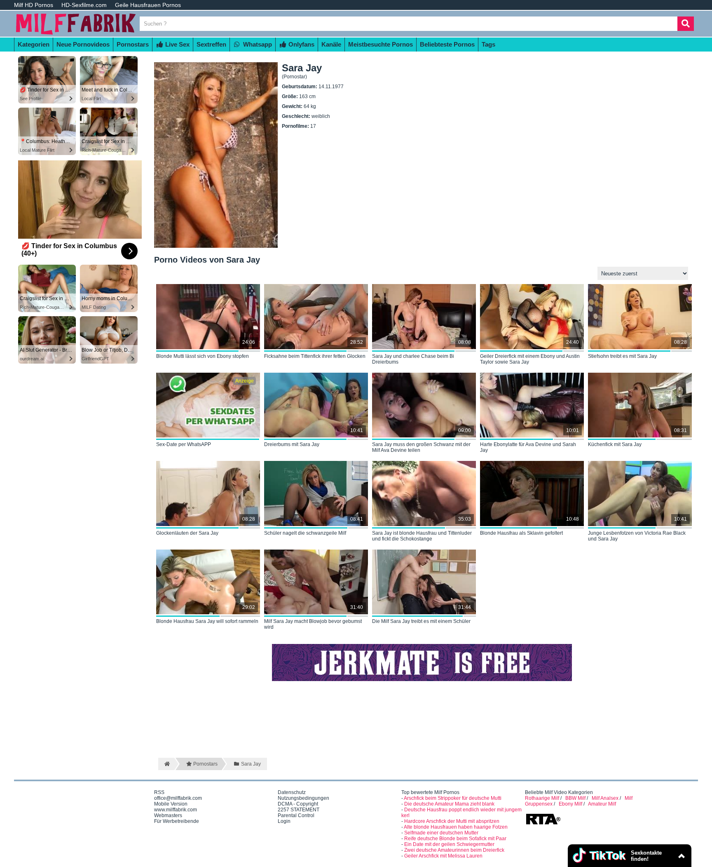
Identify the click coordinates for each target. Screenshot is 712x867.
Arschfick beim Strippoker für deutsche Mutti (452, 798)
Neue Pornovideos (83, 44)
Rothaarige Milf (542, 798)
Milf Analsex (605, 798)
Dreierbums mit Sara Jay (291, 444)
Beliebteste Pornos (447, 44)
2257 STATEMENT (298, 810)
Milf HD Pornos (33, 5)
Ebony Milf (570, 804)
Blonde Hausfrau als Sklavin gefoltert (521, 533)
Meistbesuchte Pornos (380, 44)
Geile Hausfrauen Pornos (148, 5)
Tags (488, 44)
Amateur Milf (602, 804)
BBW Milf (575, 798)
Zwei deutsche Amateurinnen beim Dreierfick (454, 850)
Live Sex (177, 44)
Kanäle (331, 44)
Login (284, 821)
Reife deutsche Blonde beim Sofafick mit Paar (455, 838)
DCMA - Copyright (298, 804)
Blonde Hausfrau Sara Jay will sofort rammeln (207, 621)
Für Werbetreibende (176, 821)
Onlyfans (300, 44)
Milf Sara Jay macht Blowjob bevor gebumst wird (313, 624)
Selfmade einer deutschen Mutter (441, 833)
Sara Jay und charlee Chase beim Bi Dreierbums (413, 359)
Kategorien (33, 44)
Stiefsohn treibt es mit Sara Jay (622, 356)
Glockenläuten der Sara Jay (187, 533)
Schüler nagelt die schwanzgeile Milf (305, 533)
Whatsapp (256, 44)
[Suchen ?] (685, 23)
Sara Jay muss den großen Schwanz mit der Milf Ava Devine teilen (421, 447)
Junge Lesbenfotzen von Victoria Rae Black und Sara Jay (637, 536)
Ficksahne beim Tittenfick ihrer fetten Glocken (314, 356)
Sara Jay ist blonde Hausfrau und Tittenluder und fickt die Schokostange (422, 536)
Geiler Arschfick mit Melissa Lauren (443, 856)
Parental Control (296, 815)
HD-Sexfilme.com (84, 5)
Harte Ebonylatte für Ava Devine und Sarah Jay (528, 447)
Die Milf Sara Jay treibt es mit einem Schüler (421, 621)
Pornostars (133, 44)
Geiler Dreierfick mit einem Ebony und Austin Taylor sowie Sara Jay (530, 359)
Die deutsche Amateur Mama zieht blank (449, 804)
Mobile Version (170, 804)
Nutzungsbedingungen (303, 798)
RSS (159, 792)
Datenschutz (292, 792)
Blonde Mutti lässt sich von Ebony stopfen (202, 356)
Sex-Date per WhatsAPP (183, 444)
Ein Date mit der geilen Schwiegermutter (449, 844)
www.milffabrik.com (175, 810)
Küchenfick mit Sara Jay (615, 444)
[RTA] (543, 824)
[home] (166, 764)
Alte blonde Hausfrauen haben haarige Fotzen (456, 827)
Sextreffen (211, 44)
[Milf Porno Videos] (76, 34)
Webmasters (168, 815)
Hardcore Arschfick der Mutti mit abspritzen (451, 821)
